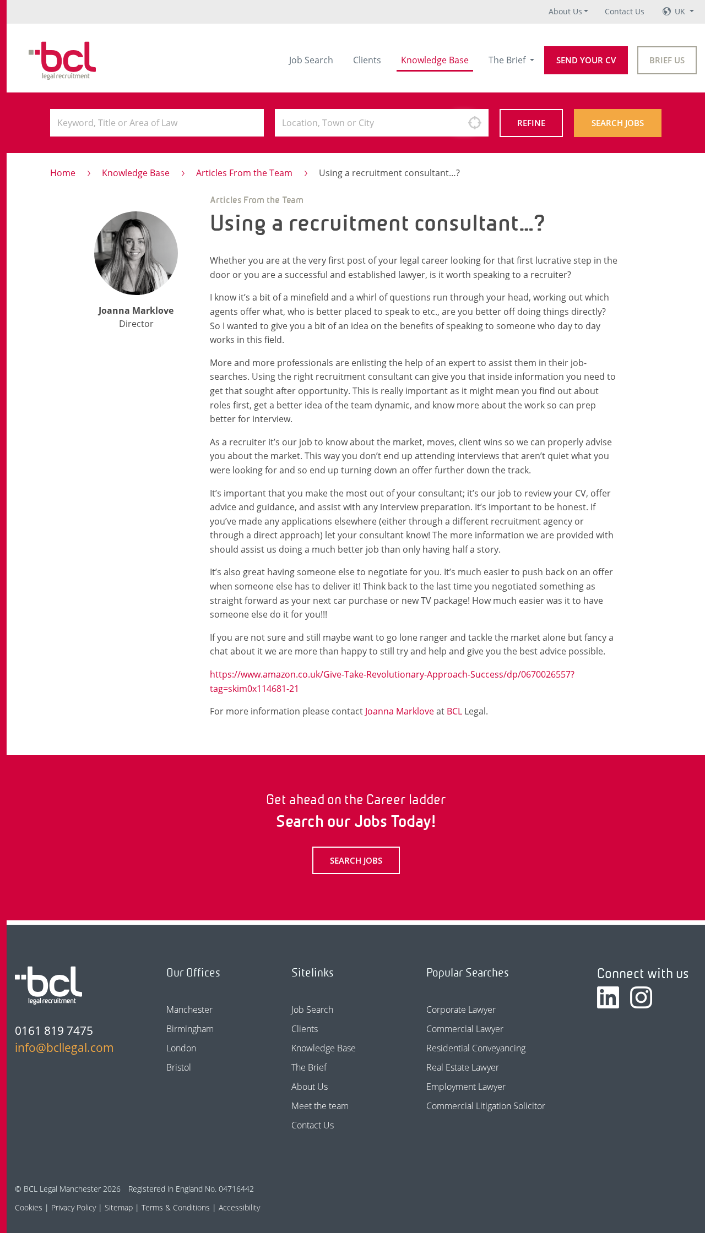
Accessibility (239, 1207)
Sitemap (119, 1207)
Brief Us (667, 60)
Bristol (178, 1067)
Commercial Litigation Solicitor (485, 1106)
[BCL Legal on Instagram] (641, 997)
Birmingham (190, 1029)
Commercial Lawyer (464, 1029)
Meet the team (320, 1106)
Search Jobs (618, 122)
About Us (565, 11)
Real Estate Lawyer (462, 1067)
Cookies (28, 1207)
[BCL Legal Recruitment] (48, 985)
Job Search (311, 60)
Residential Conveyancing (475, 1048)
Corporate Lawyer (461, 1009)
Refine (531, 122)
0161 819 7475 (54, 1030)
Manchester (189, 1009)
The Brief (508, 60)
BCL (454, 711)
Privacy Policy (73, 1207)
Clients (367, 60)
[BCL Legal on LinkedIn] (608, 997)
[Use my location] (474, 122)
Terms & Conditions (176, 1207)
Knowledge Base (435, 60)
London (181, 1048)
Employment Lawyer (466, 1087)
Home (62, 173)
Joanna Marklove (399, 711)
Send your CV (586, 60)
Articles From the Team (244, 173)
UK (681, 11)
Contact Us (624, 11)
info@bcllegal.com (64, 1047)
